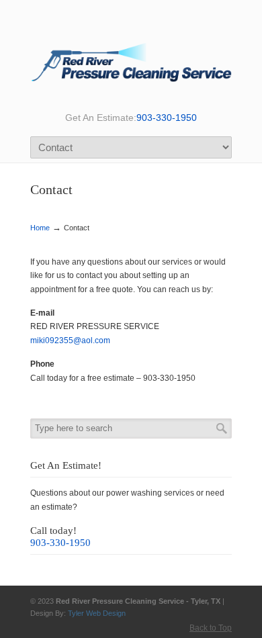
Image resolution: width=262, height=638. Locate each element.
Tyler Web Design (97, 613)
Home (40, 228)
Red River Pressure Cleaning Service (131, 58)
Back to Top (210, 628)
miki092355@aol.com (70, 340)
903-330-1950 (166, 117)
